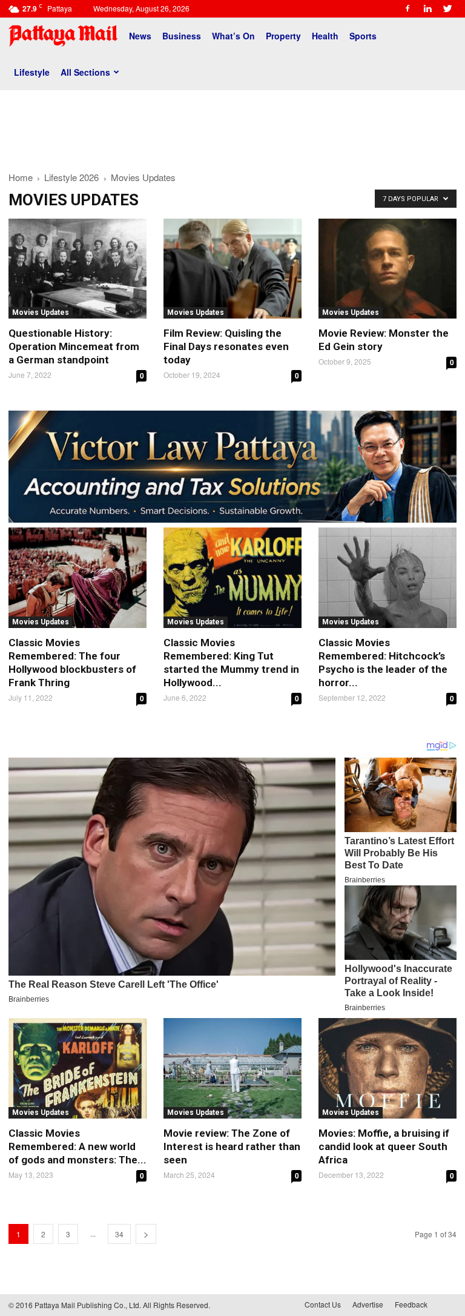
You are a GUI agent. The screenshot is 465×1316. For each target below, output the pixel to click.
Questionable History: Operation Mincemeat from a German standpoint (73, 346)
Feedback (411, 1304)
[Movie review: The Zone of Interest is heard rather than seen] (232, 1068)
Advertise (367, 1304)
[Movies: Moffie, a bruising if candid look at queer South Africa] (387, 1068)
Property (283, 36)
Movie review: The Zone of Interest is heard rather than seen (231, 1146)
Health (325, 36)
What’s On (233, 36)
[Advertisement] (232, 126)
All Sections (85, 72)
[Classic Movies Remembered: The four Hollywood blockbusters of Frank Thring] (77, 577)
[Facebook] (407, 8)
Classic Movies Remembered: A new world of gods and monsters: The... (77, 1146)
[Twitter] (447, 8)
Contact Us (323, 1304)
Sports (363, 36)
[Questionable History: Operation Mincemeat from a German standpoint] (77, 269)
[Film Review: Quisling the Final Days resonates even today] (232, 269)
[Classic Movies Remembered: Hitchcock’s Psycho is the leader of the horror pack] (387, 577)
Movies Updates (40, 312)
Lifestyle (32, 72)
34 (119, 1234)
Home (20, 177)
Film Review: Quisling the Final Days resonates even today (226, 346)
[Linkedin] (427, 8)
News (140, 36)
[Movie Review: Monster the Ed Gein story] (387, 269)
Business (181, 36)
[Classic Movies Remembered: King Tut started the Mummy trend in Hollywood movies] (232, 577)
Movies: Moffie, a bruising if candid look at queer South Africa (383, 1146)
